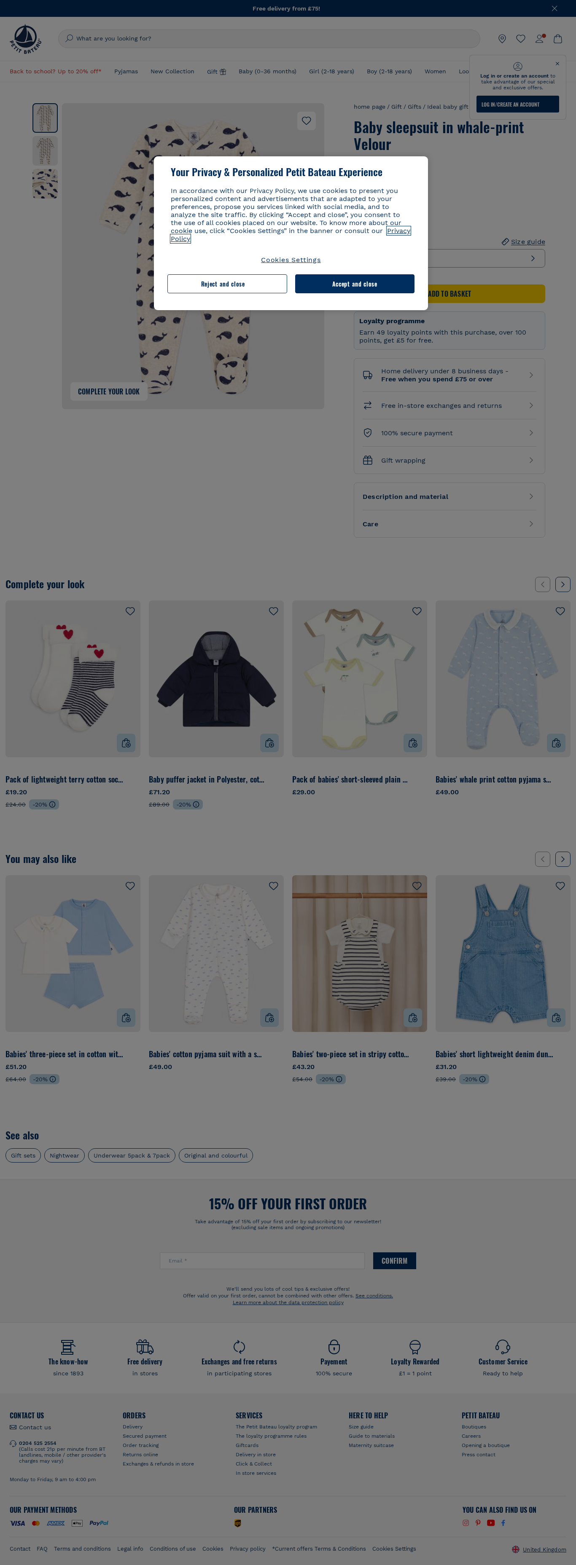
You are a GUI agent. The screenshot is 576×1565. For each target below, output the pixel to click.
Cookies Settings (291, 260)
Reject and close (223, 283)
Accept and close (354, 283)
